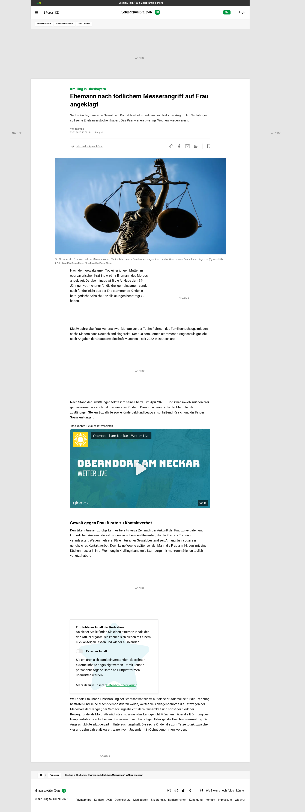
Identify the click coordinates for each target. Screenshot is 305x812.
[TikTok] (183, 790)
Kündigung (196, 799)
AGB (109, 799)
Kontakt (210, 799)
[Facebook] (190, 790)
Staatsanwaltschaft (64, 23)
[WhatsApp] (176, 790)
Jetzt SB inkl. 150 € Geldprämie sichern (141, 2)
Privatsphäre (83, 799)
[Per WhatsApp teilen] (195, 146)
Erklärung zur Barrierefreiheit (168, 799)
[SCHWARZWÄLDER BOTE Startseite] (140, 12)
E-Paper (48, 12)
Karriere (99, 799)
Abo (227, 12)
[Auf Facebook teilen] (179, 146)
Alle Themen (84, 23)
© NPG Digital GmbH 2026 (51, 799)
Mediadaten (140, 799)
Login (242, 12)
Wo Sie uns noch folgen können (225, 790)
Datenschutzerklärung (121, 685)
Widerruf (240, 799)
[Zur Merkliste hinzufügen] (207, 146)
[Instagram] (169, 790)
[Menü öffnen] (36, 12)
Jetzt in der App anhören (89, 146)
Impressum (225, 799)
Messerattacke (44, 23)
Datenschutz (122, 799)
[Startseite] (41, 775)
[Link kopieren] (170, 146)
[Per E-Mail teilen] (187, 146)
